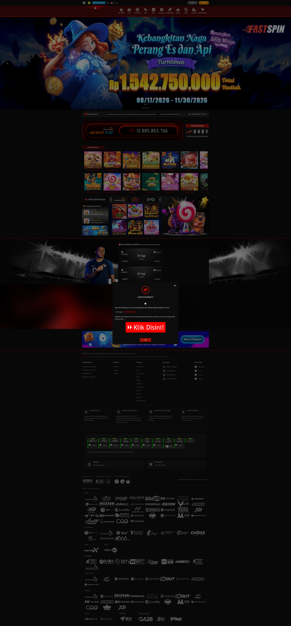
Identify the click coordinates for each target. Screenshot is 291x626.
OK (145, 340)
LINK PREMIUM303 (129, 312)
